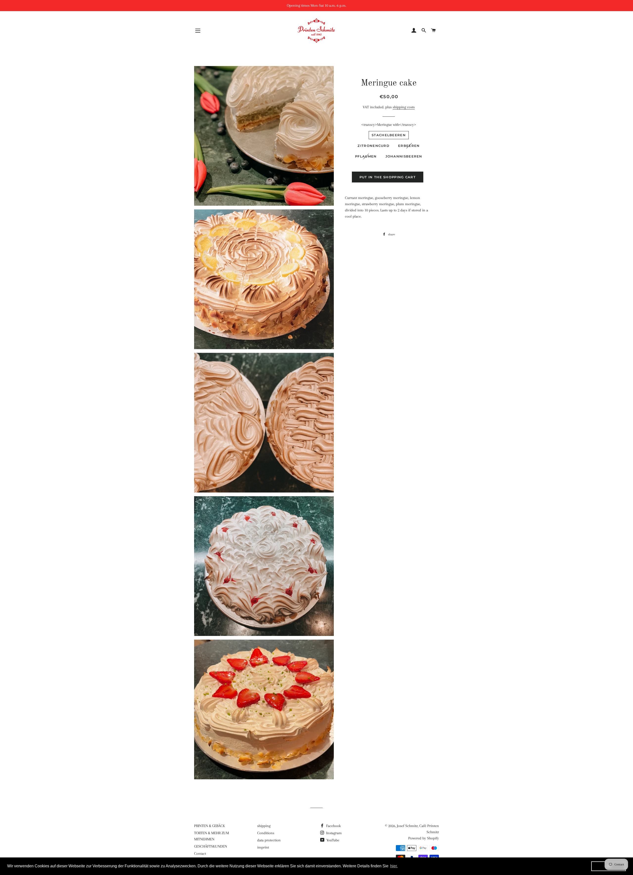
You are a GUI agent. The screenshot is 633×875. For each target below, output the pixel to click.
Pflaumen (366, 156)
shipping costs (404, 107)
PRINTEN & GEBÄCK (209, 826)
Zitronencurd (373, 146)
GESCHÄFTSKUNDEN (210, 846)
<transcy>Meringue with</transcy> (388, 124)
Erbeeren (409, 146)
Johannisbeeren (403, 156)
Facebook (333, 826)
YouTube (332, 840)
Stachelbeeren (389, 135)
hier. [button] (394, 866)
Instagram (333, 833)
